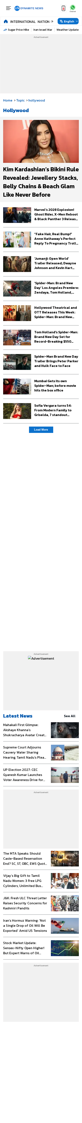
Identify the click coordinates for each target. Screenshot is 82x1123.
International (23, 21)
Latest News (17, 716)
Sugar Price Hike (18, 29)
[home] (5, 21)
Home (7, 100)
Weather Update (68, 29)
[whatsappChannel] (73, 8)
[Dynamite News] (29, 8)
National (46, 21)
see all (69, 716)
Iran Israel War (42, 29)
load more (41, 429)
